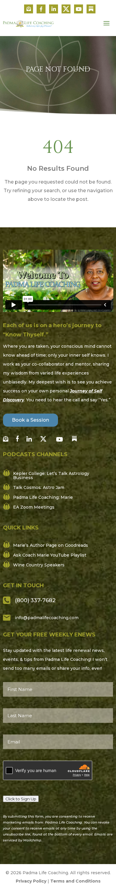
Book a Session (30, 420)
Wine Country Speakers (39, 565)
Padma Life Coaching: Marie (43, 497)
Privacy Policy (31, 881)
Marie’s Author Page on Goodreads (50, 545)
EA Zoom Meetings (33, 507)
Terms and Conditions (75, 881)
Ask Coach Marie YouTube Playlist (49, 555)
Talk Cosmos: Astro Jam (38, 487)
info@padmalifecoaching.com (47, 617)
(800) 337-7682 (35, 600)
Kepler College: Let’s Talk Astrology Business (51, 475)
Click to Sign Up (20, 798)
